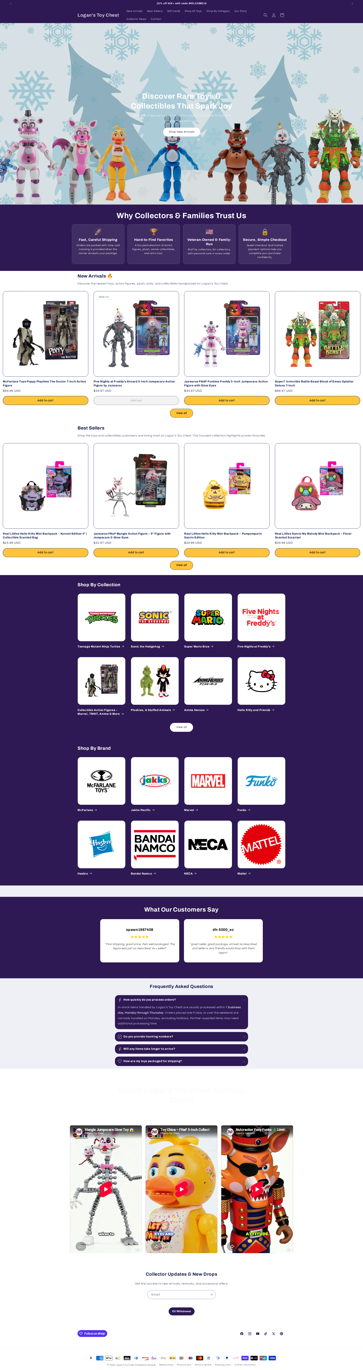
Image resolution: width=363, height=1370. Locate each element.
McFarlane (85, 810)
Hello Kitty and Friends (253, 710)
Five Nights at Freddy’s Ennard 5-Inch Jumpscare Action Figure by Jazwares (134, 383)
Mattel (242, 873)
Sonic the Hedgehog (145, 646)
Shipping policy (223, 1365)
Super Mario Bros (196, 646)
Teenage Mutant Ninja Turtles (99, 646)
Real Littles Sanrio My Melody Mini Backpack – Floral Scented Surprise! (313, 535)
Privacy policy (184, 1365)
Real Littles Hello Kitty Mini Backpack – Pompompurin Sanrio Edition (223, 535)
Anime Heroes (194, 710)
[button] (265, 15)
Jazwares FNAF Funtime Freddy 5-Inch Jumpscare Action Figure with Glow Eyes (226, 383)
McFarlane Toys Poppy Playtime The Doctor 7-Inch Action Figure (44, 383)
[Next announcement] (352, 3)
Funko (241, 810)
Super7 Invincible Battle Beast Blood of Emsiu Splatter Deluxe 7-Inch (314, 383)
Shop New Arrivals (181, 131)
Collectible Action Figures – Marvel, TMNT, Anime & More (99, 712)
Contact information (245, 1365)
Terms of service (203, 1365)
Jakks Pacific (141, 810)
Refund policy (166, 1365)
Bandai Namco (141, 873)
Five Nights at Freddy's (254, 646)
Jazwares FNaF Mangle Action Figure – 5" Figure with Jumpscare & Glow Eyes (132, 535)
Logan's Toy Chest (125, 1365)
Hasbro (83, 873)
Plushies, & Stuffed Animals (151, 710)
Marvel (189, 810)
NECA (188, 873)
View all (181, 413)
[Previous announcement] (11, 3)
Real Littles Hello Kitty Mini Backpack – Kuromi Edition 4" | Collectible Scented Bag (45, 535)
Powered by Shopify (145, 1365)
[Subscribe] (211, 1294)
